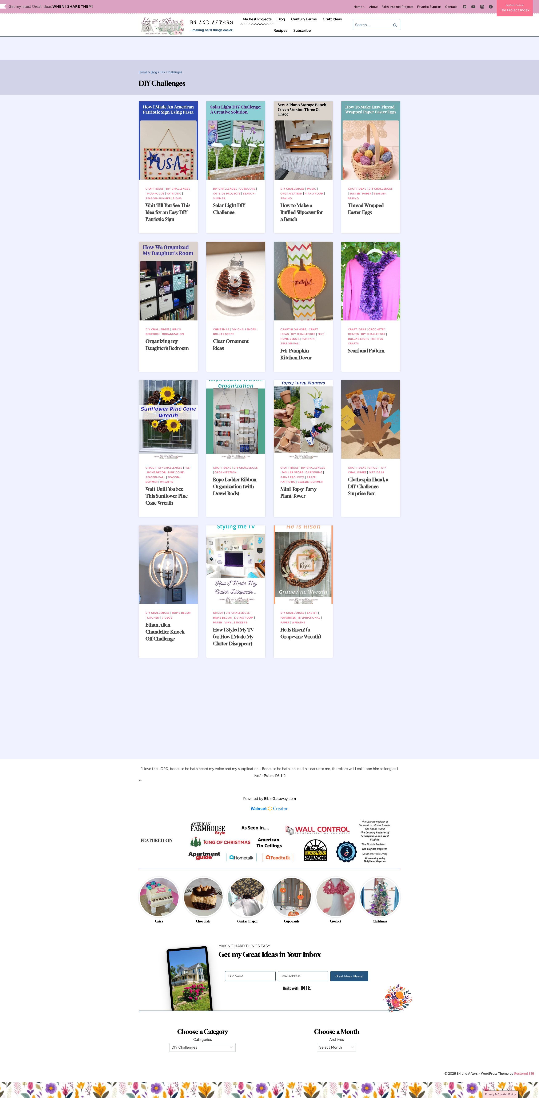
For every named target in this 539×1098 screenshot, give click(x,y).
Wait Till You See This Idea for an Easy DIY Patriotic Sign (167, 212)
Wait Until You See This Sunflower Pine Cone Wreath (166, 496)
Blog (281, 19)
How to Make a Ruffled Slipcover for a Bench (301, 212)
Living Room (243, 617)
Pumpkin (308, 338)
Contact (451, 7)
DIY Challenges (178, 188)
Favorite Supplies (429, 7)
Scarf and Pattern (366, 350)
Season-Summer (158, 198)
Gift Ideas (376, 472)
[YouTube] (473, 7)
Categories (202, 1039)
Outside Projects (227, 193)
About (373, 7)
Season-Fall (290, 343)
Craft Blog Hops (293, 329)
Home (143, 72)
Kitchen (153, 617)
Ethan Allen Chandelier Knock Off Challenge (164, 632)
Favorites (288, 617)
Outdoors (247, 188)
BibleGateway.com (280, 798)
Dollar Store (223, 334)
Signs (177, 198)
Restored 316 (524, 1074)
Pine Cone (176, 472)
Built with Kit (297, 988)
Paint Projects (292, 477)
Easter (355, 193)
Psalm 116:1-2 (275, 775)
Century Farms (304, 19)
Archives (336, 1039)
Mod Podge (155, 193)
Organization (291, 193)
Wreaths (166, 481)
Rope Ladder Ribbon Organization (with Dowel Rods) (234, 486)
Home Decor (289, 338)
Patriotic (174, 193)
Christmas (221, 329)
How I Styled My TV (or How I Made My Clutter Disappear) (233, 636)
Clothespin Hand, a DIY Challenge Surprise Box (368, 486)
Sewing (286, 198)
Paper (366, 193)
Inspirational (309, 617)
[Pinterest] (464, 7)
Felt (321, 334)
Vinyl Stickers (235, 622)
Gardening (314, 472)
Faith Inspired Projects (397, 7)
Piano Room (314, 193)
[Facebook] (491, 7)
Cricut (150, 467)
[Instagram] (482, 7)
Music (311, 188)
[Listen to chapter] (269, 780)
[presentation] (168, 140)
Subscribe (302, 30)
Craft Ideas (332, 19)
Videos (167, 617)
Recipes (280, 30)
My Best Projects (257, 19)
